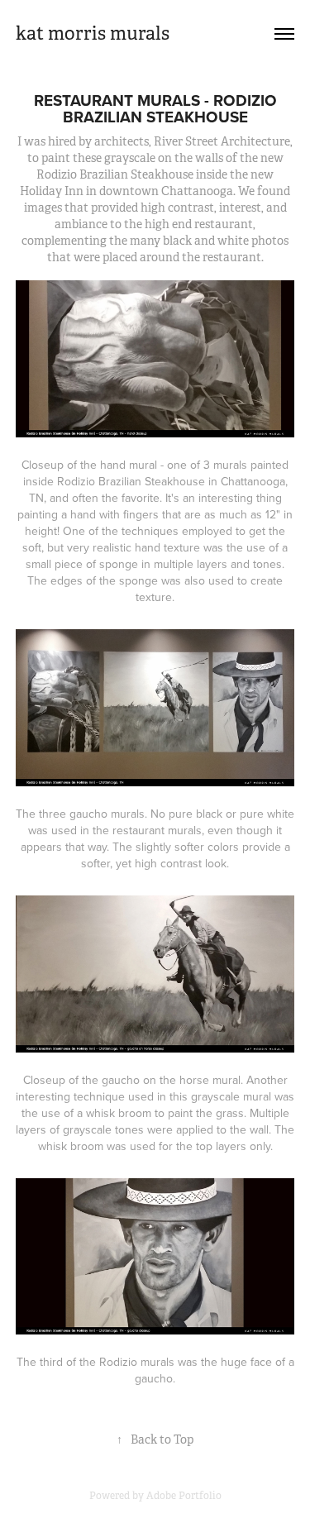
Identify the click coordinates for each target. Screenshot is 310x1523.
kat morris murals (92, 33)
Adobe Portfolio (184, 1495)
